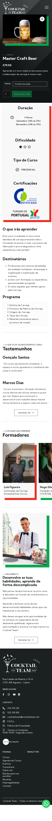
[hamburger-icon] (46, 7)
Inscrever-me (22, 93)
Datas (8, 83)
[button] (42, 19)
